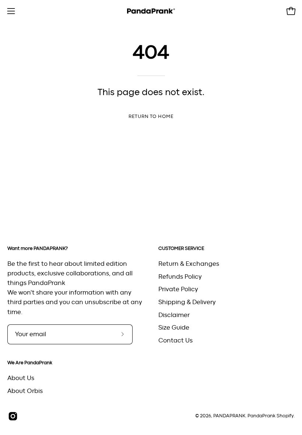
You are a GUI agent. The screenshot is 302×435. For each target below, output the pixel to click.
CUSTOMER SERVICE (181, 248)
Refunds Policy (180, 276)
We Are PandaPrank (29, 362)
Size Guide (173, 328)
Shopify (285, 416)
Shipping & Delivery (187, 302)
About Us (20, 378)
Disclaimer (174, 315)
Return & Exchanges (188, 264)
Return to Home (151, 116)
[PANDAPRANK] (151, 11)
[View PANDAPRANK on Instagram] (12, 416)
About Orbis (25, 391)
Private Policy (178, 289)
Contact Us (175, 340)
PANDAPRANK (229, 416)
